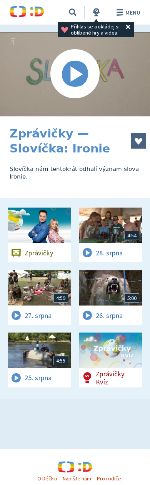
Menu (132, 12)
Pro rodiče (109, 478)
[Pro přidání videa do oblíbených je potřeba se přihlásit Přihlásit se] (138, 141)
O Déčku (47, 478)
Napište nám (77, 478)
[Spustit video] (75, 74)
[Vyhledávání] (72, 12)
